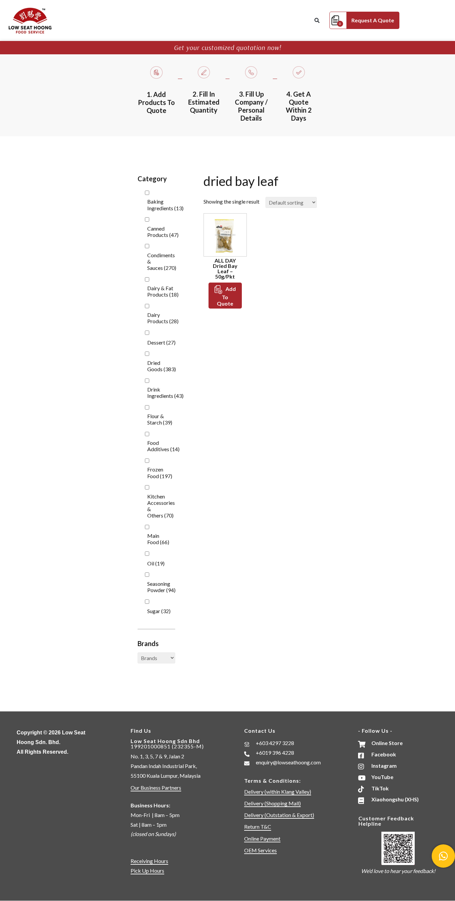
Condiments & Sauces (161, 261)
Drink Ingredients (165, 392)
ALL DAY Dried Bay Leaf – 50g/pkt (225, 268)
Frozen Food (159, 472)
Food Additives (163, 446)
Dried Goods (161, 366)
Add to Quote (226, 296)
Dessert (161, 342)
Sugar (159, 611)
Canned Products (163, 231)
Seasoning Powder (161, 586)
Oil (156, 563)
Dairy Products (163, 318)
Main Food (158, 538)
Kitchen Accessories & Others (161, 506)
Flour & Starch (159, 419)
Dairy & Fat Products (163, 291)
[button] (316, 20)
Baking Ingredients (165, 204)
